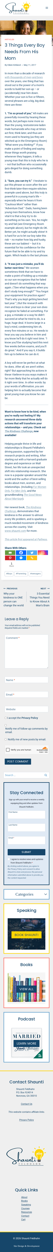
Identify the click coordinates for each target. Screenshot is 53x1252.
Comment (13, 637)
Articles (9, 39)
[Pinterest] (10, 558)
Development (33, 1246)
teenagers (35, 573)
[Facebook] (21, 552)
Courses (25, 1208)
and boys (37, 77)
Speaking (26, 1204)
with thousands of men (18, 77)
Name (10, 680)
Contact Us (26, 1103)
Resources (26, 1212)
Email (10, 694)
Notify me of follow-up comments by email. (26, 730)
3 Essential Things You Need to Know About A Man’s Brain (39, 597)
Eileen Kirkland (14, 65)
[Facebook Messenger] (21, 558)
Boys (9, 573)
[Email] (10, 552)
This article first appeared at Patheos (26, 539)
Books (24, 1201)
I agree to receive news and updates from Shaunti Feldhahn (27, 861)
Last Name (13, 825)
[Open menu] (46, 8)
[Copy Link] (32, 558)
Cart (23, 1219)
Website (11, 709)
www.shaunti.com (15, 530)
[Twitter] (32, 552)
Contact (25, 1215)
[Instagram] (43, 552)
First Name (13, 812)
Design (21, 1246)
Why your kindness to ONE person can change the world (14, 597)
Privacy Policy (29, 717)
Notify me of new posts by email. (27, 739)
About (24, 1197)
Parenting (21, 573)
